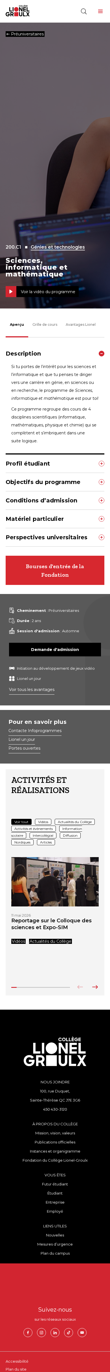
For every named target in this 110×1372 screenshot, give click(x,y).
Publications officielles (55, 1142)
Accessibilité (17, 1361)
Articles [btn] (46, 842)
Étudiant (55, 1193)
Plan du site (16, 1369)
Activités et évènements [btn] (33, 828)
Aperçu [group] (17, 324)
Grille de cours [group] (44, 324)
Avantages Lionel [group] (81, 324)
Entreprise (55, 1202)
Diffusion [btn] (70, 835)
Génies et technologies (58, 247)
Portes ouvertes (24, 748)
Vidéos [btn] (43, 822)
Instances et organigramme (55, 1151)
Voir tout (21, 822)
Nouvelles (55, 1235)
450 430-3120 (55, 1109)
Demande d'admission (55, 649)
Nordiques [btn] (22, 842)
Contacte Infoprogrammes (34, 731)
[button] (100, 11)
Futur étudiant (55, 1184)
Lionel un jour (21, 739)
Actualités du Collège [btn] (75, 822)
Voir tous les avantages (31, 690)
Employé (55, 1211)
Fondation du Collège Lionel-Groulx (55, 1160)
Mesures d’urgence (55, 1244)
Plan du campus (55, 1253)
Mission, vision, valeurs (55, 1133)
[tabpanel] (55, 445)
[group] (55, 900)
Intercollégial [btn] (43, 835)
